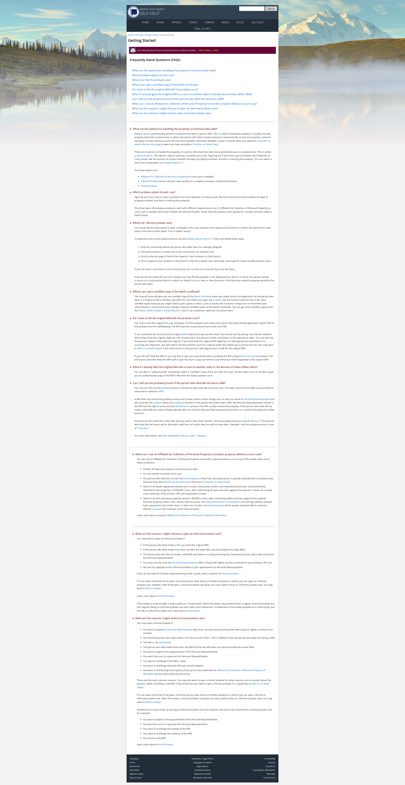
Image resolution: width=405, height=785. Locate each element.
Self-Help (257, 22)
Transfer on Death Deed (205, 144)
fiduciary (195, 280)
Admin (160, 22)
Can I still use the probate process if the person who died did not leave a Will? (178, 99)
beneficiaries (182, 406)
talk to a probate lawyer (149, 348)
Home (145, 22)
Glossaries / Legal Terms (202, 758)
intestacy (143, 428)
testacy (254, 420)
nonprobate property (213, 505)
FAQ (216, 50)
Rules (240, 22)
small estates (193, 610)
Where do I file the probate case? (151, 80)
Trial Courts (202, 28)
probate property (143, 155)
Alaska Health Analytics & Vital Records (159, 310)
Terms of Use (269, 777)
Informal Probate (150, 181)
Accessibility (270, 758)
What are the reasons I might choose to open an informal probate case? (175, 108)
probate (217, 299)
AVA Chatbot (204, 50)
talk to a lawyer (153, 588)
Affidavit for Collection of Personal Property (163, 176)
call (192, 269)
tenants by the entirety (176, 481)
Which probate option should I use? (153, 75)
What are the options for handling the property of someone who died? (174, 70)
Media (225, 22)
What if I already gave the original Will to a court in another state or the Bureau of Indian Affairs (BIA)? (192, 94)
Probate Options (172, 162)
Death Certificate (203, 296)
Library (209, 22)
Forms (193, 22)
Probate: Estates (152, 35)
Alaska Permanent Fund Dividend (223, 501)
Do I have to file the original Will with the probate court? (165, 89)
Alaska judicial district (198, 238)
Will (166, 322)
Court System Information (264, 770)
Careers (271, 762)
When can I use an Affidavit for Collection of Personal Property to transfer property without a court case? (194, 103)
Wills (165, 435)
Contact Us (270, 766)
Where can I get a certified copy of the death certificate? (165, 84)
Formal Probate (149, 185)
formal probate (251, 356)
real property (156, 144)
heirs (241, 409)
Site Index (271, 773)
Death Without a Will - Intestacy (189, 435)
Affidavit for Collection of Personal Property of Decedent (196, 515)
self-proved (165, 642)
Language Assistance (202, 762)
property (145, 133)
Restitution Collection (202, 777)
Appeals (177, 22)
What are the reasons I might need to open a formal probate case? (171, 113)
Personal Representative (257, 399)
